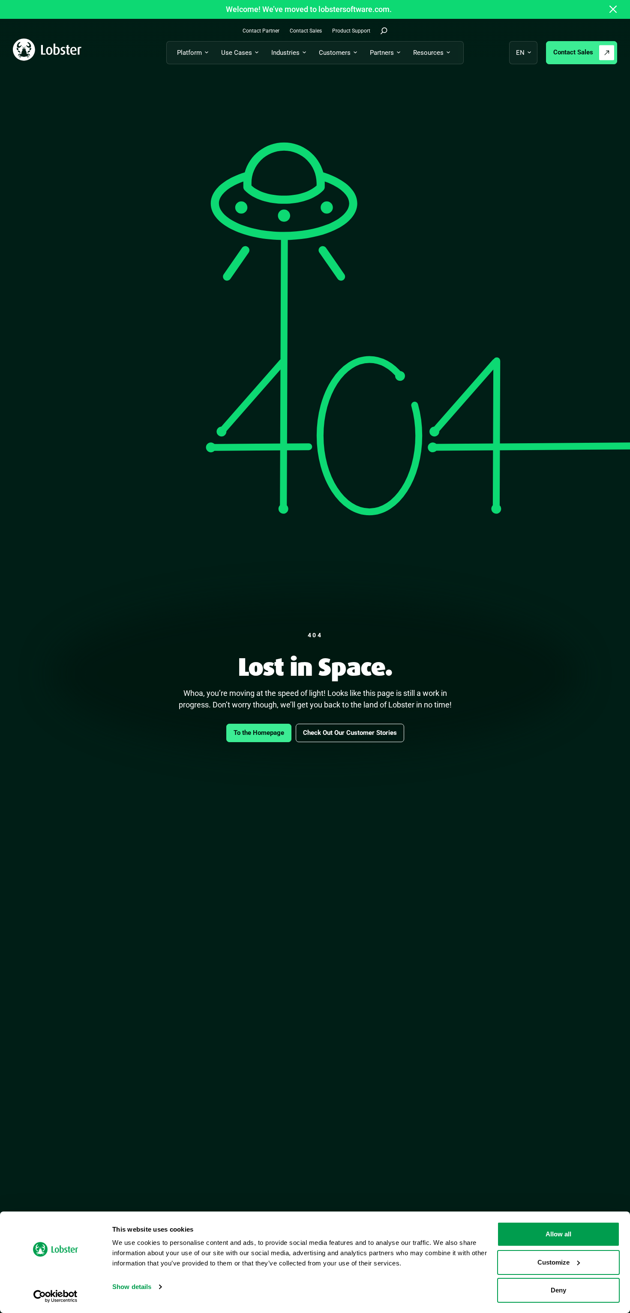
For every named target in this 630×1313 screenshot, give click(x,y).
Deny (558, 1290)
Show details (131, 1286)
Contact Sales (573, 52)
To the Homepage (259, 733)
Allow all (558, 1234)
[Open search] (384, 30)
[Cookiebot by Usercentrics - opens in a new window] (55, 1296)
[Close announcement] (613, 9)
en (520, 53)
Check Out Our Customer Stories (350, 733)
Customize (553, 1262)
